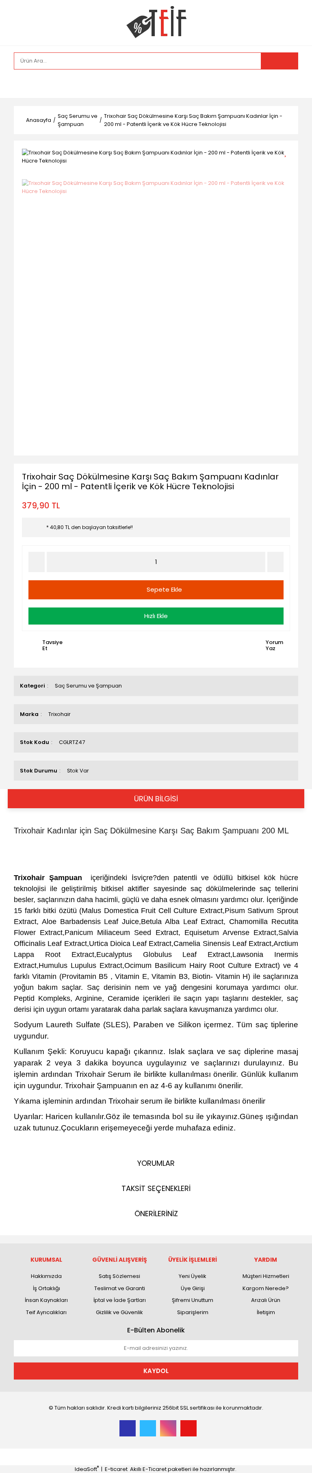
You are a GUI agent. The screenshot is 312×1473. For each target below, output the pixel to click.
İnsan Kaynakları (46, 1300)
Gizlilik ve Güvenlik (119, 1312)
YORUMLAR (156, 1163)
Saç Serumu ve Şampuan (88, 686)
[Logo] (156, 22)
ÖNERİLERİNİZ (156, 1213)
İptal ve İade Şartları (119, 1300)
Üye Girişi (193, 1288)
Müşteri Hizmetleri (266, 1276)
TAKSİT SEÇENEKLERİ (156, 1188)
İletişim (266, 1312)
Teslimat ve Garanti (119, 1288)
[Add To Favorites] (288, 152)
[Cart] (286, 84)
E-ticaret (116, 1469)
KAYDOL (156, 1371)
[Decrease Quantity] (36, 562)
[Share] (288, 166)
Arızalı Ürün (265, 1300)
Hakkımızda (46, 1276)
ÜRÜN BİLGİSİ (156, 799)
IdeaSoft (87, 1469)
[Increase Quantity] (275, 562)
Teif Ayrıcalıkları (46, 1312)
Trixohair (59, 714)
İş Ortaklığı (46, 1288)
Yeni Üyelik (192, 1276)
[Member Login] (22, 84)
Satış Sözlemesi (119, 1276)
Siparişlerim (192, 1312)
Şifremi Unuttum (192, 1300)
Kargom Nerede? (266, 1288)
